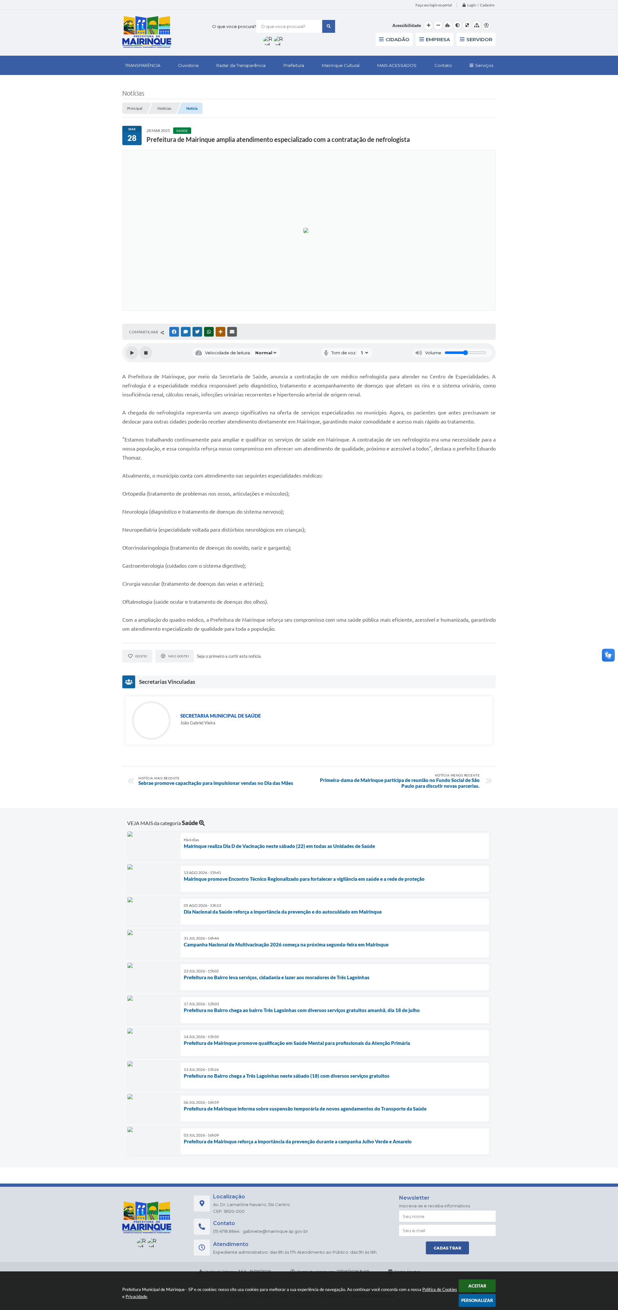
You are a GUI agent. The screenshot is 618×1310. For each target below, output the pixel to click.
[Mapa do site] (477, 25)
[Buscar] (328, 26)
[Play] (132, 352)
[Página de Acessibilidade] (486, 25)
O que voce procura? (234, 26)
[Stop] (145, 352)
